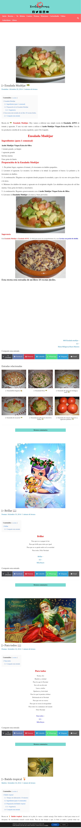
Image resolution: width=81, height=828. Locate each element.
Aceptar (55, 824)
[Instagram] (40, 12)
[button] (14, 16)
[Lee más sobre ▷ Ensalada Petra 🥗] (40, 379)
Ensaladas (5, 89)
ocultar (15, 98)
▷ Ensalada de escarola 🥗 (14, 418)
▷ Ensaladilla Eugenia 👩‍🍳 (14, 391)
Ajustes (64, 824)
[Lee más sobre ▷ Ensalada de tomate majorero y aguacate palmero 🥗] (67, 406)
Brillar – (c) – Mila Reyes (40, 560)
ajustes (46, 825)
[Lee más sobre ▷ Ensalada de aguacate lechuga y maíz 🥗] (67, 379)
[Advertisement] (40, 34)
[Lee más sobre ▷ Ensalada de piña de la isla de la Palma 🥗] (40, 406)
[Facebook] (33, 12)
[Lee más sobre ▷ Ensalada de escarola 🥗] (14, 406)
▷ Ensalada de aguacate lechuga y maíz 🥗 (67, 391)
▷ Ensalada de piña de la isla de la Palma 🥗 (40, 418)
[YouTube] (47, 12)
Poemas (4, 514)
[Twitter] (37, 12)
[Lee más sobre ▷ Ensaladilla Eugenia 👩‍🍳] (14, 379)
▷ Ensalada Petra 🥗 (40, 391)
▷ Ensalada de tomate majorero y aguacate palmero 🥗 (67, 418)
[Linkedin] (44, 12)
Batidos (4, 783)
